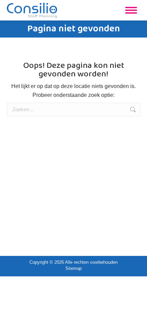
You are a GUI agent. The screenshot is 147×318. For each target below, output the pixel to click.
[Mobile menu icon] (131, 10)
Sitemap (73, 268)
